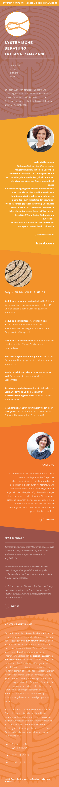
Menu (55, 3)
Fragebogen (25, 640)
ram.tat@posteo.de (21, 762)
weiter (50, 520)
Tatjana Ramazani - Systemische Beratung (29, 3)
